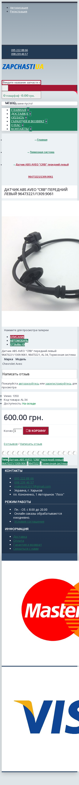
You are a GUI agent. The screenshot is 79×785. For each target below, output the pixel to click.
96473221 (34, 463)
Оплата (18, 541)
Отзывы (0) (17, 344)
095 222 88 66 (24, 478)
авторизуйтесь (29, 383)
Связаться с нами (26, 549)
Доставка (20, 537)
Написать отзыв (31, 444)
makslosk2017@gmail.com (32, 486)
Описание (17, 337)
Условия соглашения (29, 521)
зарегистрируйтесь (58, 383)
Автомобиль (19, 340)
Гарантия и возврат (27, 545)
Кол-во (8, 431)
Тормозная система (54, 463)
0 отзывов (11, 444)
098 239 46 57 (24, 482)
